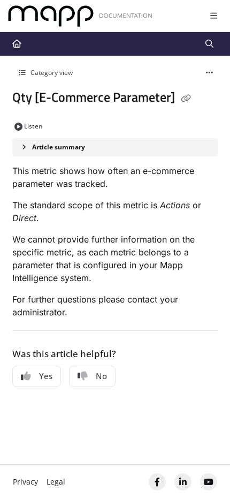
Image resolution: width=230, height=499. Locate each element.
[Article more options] (209, 72)
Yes (45, 376)
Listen (33, 126)
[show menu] (213, 16)
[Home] (80, 16)
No (101, 376)
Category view (51, 72)
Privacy (25, 482)
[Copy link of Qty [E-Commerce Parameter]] (186, 98)
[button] (206, 472)
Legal (56, 482)
